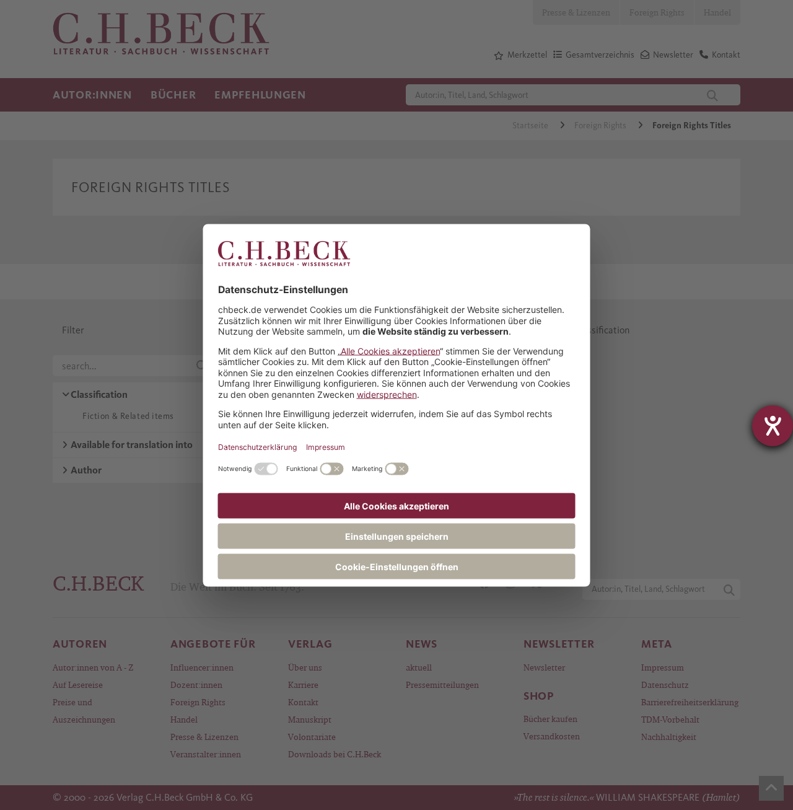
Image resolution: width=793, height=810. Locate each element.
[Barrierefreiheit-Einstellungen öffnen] (772, 425)
